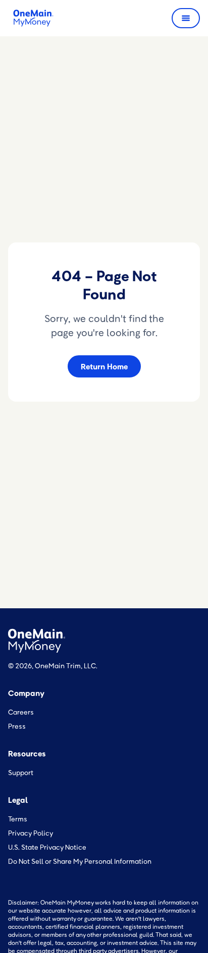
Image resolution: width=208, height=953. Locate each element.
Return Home (104, 366)
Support (20, 772)
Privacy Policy (31, 833)
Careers (21, 712)
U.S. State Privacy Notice (47, 847)
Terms (17, 818)
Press (17, 726)
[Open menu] (186, 18)
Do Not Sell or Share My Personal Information (79, 861)
